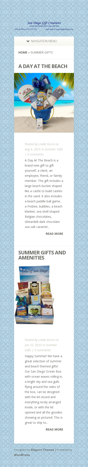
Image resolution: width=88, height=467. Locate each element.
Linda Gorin (46, 144)
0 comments (35, 154)
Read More (54, 234)
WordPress (22, 455)
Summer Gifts (54, 149)
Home (22, 52)
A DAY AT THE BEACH (42, 66)
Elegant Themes (42, 450)
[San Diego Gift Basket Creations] (44, 27)
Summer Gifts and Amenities (42, 255)
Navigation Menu (44, 41)
